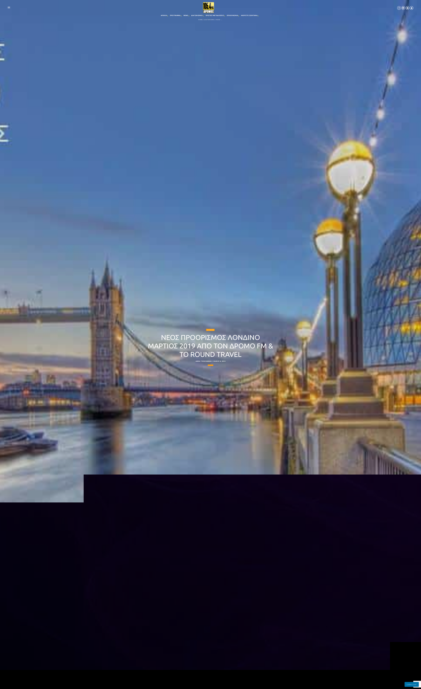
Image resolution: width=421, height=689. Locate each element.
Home (200, 19)
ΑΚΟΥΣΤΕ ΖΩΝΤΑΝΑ (249, 15)
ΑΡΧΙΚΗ (164, 15)
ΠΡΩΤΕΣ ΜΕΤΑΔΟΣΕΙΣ (215, 15)
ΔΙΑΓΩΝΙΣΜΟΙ (197, 15)
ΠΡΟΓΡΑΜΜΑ (175, 15)
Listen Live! (412, 684)
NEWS (186, 15)
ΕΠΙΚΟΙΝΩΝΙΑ (232, 15)
